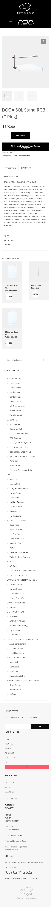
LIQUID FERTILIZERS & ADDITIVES (22, 639)
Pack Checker (15, 689)
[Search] (43, 360)
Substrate (14, 511)
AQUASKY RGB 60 (17, 621)
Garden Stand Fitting (18, 625)
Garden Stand (15, 397)
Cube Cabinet (15, 383)
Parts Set (14, 461)
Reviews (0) (26, 168)
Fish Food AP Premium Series (23, 570)
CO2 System (15, 483)
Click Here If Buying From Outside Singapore (25, 147)
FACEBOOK (9, 805)
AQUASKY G (15, 616)
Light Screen (15, 630)
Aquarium (14, 479)
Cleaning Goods (16, 584)
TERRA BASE (15, 516)
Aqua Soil (14, 662)
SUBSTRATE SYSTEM (16, 657)
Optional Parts (16, 506)
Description (10, 168)
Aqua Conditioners (18, 644)
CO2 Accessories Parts (20, 433)
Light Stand (14, 497)
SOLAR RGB (15, 634)
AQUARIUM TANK (15, 378)
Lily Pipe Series (16, 534)
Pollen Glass (15, 465)
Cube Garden (15, 387)
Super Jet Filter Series (19, 552)
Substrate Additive (17, 676)
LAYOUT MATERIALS (16, 602)
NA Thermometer (17, 406)
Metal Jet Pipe (16, 543)
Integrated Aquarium (19, 488)
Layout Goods (16, 589)
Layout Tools (15, 493)
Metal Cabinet (16, 401)
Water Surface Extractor (20, 557)
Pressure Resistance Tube (21, 470)
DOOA (14, 155)
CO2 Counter (15, 438)
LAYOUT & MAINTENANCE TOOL (22, 580)
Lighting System (24, 155)
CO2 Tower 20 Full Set (19, 447)
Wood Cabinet (16, 415)
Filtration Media (16, 529)
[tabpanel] (25, 242)
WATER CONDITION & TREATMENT (23, 680)
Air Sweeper (15, 424)
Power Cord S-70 (17, 598)
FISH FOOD (12, 561)
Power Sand (15, 671)
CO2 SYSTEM (12, 419)
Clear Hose (14, 525)
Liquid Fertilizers (17, 653)
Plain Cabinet (15, 410)
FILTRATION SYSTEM (16, 520)
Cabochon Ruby (16, 429)
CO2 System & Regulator (21, 442)
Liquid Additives (16, 648)
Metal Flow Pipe (17, 538)
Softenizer (14, 694)
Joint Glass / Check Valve (20, 452)
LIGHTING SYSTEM (15, 611)
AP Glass (13, 566)
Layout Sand (15, 666)
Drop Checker (16, 685)
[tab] (10, 168)
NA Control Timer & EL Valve (22, 456)
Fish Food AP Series (18, 575)
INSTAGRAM (10, 808)
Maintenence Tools (18, 593)
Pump (12, 547)
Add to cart (20, 136)
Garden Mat (15, 392)
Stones (13, 607)
